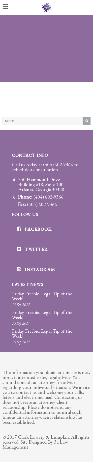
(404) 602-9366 (58, 164)
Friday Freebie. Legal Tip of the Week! (42, 296)
